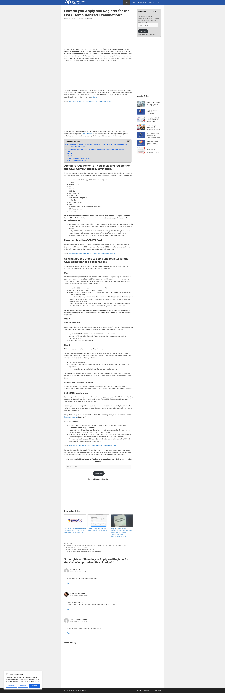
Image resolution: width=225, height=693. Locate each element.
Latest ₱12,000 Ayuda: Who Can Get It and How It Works (153, 104)
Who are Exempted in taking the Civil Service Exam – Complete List (92, 253)
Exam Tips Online (82, 547)
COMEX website (87, 134)
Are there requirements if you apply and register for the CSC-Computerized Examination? (97, 144)
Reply (68, 583)
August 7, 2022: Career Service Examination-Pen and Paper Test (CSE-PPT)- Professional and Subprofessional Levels (121, 532)
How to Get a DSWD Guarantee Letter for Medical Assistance (153, 119)
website (94, 97)
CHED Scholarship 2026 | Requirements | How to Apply (153, 111)
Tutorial (151, 2)
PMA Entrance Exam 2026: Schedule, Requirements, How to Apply (153, 135)
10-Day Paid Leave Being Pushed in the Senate (80, 549)
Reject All (23, 685)
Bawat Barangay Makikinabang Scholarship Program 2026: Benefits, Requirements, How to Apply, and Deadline (153, 127)
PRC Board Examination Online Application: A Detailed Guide (83, 551)
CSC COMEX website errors (76, 160)
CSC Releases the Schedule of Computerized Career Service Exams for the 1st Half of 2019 (75, 530)
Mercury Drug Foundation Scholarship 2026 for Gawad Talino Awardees (153, 150)
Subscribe (98, 473)
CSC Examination (117, 545)
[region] (23, 680)
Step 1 (69, 151)
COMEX (98, 545)
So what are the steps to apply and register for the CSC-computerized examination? (95, 149)
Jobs (133, 2)
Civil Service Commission (73, 545)
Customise (11, 685)
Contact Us (138, 690)
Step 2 (69, 154)
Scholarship (142, 2)
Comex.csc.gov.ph (71, 417)
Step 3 (69, 156)
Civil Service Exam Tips (88, 545)
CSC (67, 543)
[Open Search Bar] (158, 2)
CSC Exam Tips (106, 545)
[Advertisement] (98, 35)
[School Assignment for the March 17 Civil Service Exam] (98, 520)
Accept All (34, 685)
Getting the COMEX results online (78, 158)
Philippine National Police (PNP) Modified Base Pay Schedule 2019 (92, 445)
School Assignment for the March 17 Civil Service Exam (97, 529)
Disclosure (147, 690)
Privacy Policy (156, 690)
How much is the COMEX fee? (75, 147)
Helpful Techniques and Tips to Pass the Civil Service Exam (90, 101)
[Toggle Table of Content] (128, 141)
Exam (126, 2)
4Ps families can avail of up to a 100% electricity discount (153, 143)
